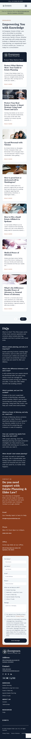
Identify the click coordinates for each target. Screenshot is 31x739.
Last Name (7, 566)
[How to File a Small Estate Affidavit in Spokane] (14, 208)
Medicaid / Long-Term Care (14, 592)
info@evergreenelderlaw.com (11, 518)
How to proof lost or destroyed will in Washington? (12, 179)
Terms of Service (15, 733)
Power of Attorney (11, 594)
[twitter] (8, 674)
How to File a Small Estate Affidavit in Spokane (12, 219)
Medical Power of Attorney (11, 253)
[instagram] (5, 674)
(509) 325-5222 (18, 1)
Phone (6, 580)
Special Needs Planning (13, 597)
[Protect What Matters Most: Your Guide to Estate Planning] (14, 57)
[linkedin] (11, 674)
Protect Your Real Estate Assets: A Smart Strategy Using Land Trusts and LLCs (14, 106)
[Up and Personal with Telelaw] (14, 134)
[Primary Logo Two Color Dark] (6, 6)
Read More (8, 84)
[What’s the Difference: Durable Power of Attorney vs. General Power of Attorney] (14, 279)
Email (6, 573)
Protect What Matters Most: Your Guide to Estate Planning (13, 67)
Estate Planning (10, 590)
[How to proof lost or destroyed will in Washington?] (14, 169)
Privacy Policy (20, 616)
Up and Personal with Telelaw (13, 143)
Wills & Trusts (10, 599)
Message (6, 602)
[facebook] (3, 674)
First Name (7, 559)
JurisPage (23, 733)
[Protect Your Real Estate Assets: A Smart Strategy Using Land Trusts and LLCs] (14, 94)
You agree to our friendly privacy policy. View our (15, 615)
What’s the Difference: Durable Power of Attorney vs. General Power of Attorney (14, 291)
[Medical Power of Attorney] (14, 244)
